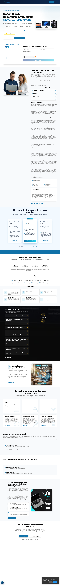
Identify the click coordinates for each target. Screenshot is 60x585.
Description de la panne (27, 51)
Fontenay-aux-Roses (18, 282)
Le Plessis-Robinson (17, 280)
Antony (27, 282)
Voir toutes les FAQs (8, 357)
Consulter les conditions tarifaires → (39, 246)
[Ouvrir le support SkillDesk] (2, 582)
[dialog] (50, 580)
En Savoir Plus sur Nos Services (37, 203)
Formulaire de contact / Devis (35, 536)
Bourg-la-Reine (43, 282)
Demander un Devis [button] (8, 37)
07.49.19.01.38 (36, 252)
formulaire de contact (51, 252)
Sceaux (38, 280)
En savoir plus (7, 411)
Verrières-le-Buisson (29, 280)
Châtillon (34, 282)
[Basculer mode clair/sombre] (56, 2)
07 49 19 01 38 (11, 382)
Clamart (46, 280)
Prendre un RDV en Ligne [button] (19, 37)
